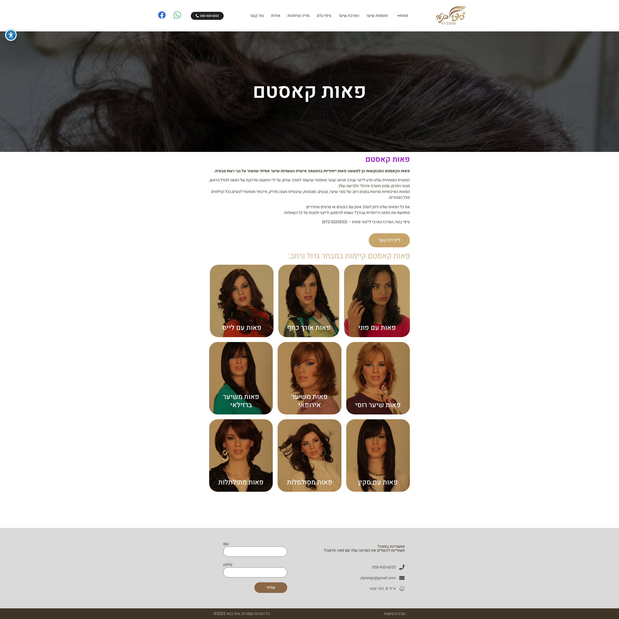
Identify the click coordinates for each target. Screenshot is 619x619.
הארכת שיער (349, 16)
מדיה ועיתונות (298, 16)
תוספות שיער (377, 16)
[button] (401, 15)
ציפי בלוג (324, 16)
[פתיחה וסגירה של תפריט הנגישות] (11, 35)
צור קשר (257, 16)
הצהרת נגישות (395, 614)
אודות (275, 16)
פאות (404, 16)
